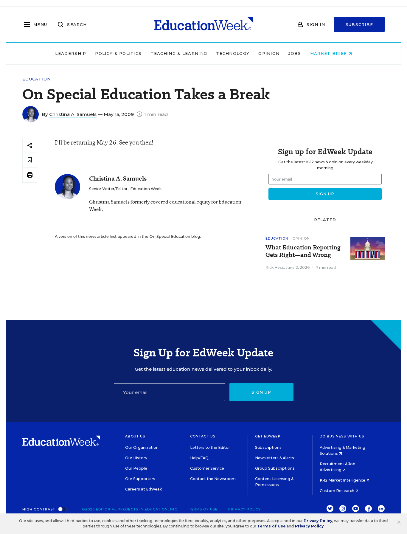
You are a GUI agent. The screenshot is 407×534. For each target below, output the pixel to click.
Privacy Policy (244, 509)
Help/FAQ (199, 458)
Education (36, 79)
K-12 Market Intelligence (343, 480)
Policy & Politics (118, 53)
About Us (135, 436)
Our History (136, 458)
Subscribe (359, 24)
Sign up (261, 392)
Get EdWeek (268, 436)
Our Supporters (140, 478)
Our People (136, 468)
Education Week (145, 189)
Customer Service (207, 468)
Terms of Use (203, 509)
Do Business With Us (342, 436)
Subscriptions (268, 447)
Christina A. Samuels (73, 114)
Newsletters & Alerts (274, 458)
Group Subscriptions (275, 468)
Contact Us (202, 436)
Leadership (70, 53)
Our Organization (142, 447)
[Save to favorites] (30, 160)
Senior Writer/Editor (108, 189)
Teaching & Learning (179, 53)
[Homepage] (203, 24)
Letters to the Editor (210, 447)
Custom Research (337, 490)
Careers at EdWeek (143, 489)
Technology (232, 53)
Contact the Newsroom (213, 478)
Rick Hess (274, 267)
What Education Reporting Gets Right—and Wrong (303, 251)
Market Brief (329, 53)
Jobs (294, 53)
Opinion (268, 53)
